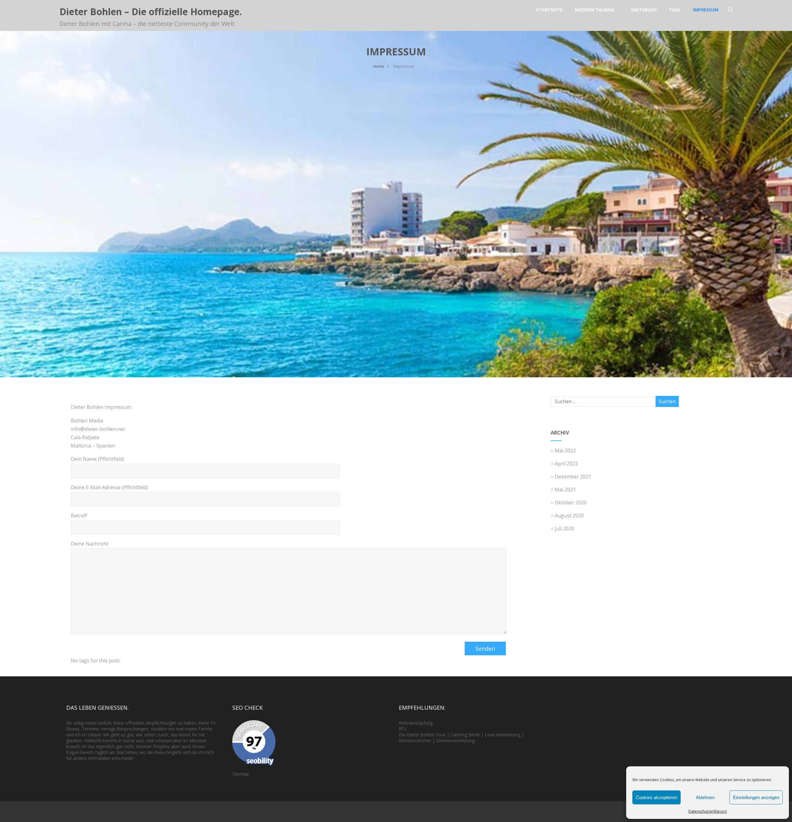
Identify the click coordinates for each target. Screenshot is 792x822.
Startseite (549, 10)
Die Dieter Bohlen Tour (423, 735)
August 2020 (569, 515)
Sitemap (240, 774)
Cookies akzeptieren (656, 797)
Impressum (705, 10)
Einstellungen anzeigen (756, 797)
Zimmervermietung (455, 740)
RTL (403, 729)
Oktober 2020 (571, 502)
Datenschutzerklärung (707, 811)
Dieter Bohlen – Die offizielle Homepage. (150, 11)
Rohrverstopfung (416, 723)
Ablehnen (705, 797)
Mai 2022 (565, 450)
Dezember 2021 (573, 476)
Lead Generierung (502, 735)
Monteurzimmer (415, 740)
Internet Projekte (153, 746)
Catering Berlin (465, 735)
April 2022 (566, 463)
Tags (675, 10)
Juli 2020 (564, 528)
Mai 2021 (565, 489)
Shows (73, 729)
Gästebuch (643, 10)
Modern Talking (594, 10)
